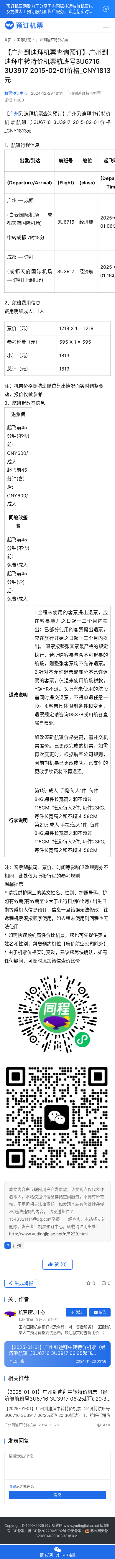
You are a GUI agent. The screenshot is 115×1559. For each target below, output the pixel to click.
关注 (79, 1312)
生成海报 (23, 1283)
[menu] (106, 25)
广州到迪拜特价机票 (83, 93)
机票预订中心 (15, 93)
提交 (57, 1495)
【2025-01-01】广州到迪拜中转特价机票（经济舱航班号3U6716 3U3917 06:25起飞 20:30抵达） (57, 1395)
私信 (102, 1312)
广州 (14, 114)
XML (76, 1536)
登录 (12, 1486)
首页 (8, 40)
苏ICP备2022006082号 (47, 1531)
